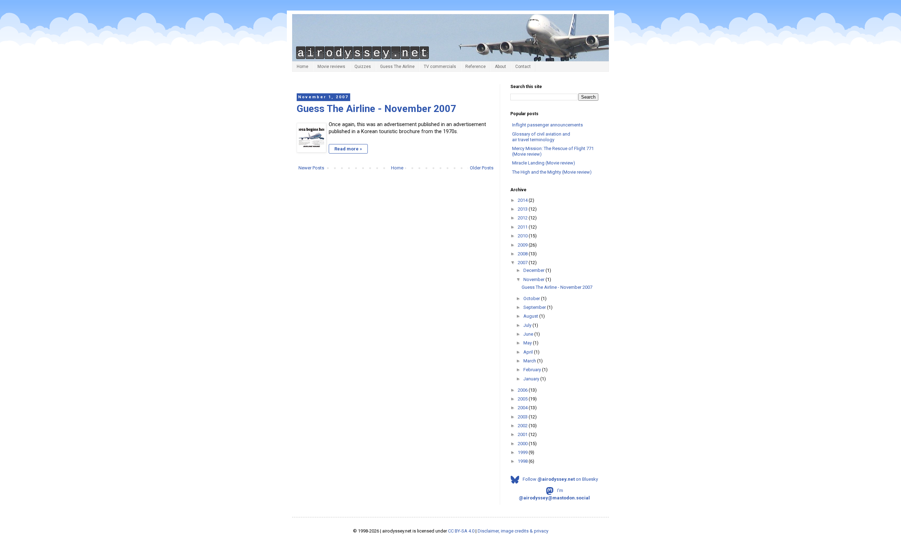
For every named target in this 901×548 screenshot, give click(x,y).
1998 (523, 461)
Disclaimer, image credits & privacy (513, 531)
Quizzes (362, 66)
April (528, 352)
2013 (523, 209)
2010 (523, 235)
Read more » (348, 148)
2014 (523, 200)
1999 (523, 452)
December (534, 270)
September (535, 307)
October (532, 298)
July (528, 325)
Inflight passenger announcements (547, 124)
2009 (523, 245)
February (532, 369)
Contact (523, 66)
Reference (475, 66)
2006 (523, 390)
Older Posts (481, 167)
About (500, 66)
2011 (523, 227)
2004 (523, 407)
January (531, 378)
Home (302, 66)
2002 (523, 425)
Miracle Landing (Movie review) (543, 163)
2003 (523, 416)
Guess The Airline (397, 66)
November (534, 279)
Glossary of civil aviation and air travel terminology (541, 136)
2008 (523, 253)
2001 (523, 434)
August (531, 316)
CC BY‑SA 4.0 (461, 531)
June (528, 334)
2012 (523, 217)
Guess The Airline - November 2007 (376, 108)
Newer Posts (311, 167)
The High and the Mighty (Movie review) (552, 172)
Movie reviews (331, 66)
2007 (523, 262)
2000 (523, 443)
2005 (523, 398)
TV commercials (440, 66)
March (530, 360)
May (528, 342)
